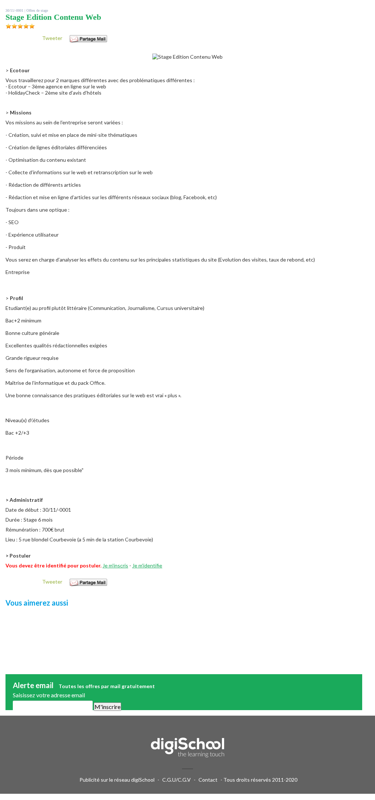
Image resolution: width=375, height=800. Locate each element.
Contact (208, 780)
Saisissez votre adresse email (49, 694)
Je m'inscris (115, 565)
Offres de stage (37, 10)
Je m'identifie (147, 565)
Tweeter (52, 38)
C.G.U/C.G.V (176, 780)
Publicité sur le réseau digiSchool (117, 780)
